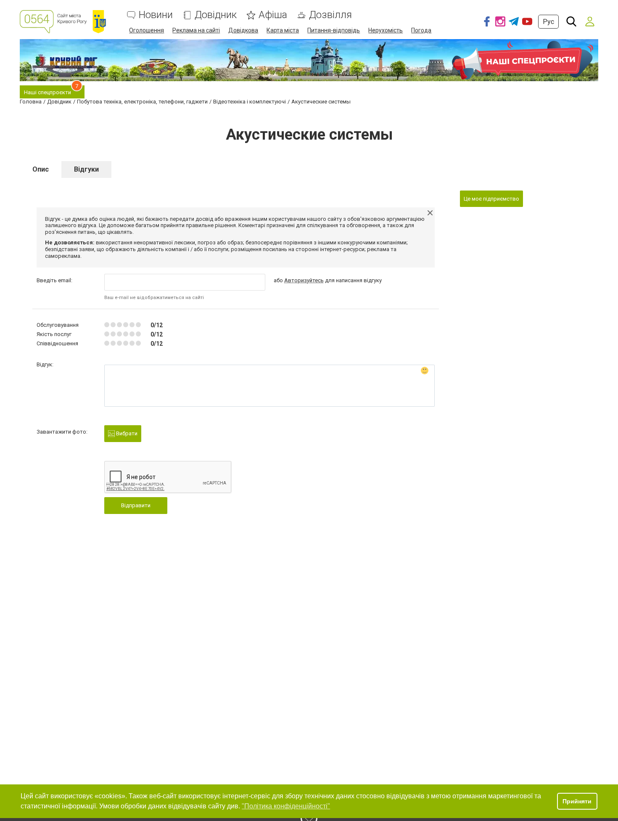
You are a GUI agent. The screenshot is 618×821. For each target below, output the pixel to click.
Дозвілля (330, 15)
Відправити (136, 505)
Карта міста (283, 30)
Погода (421, 30)
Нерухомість (385, 30)
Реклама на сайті (196, 30)
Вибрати (126, 433)
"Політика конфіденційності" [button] (286, 806)
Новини (156, 15)
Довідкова (243, 30)
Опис (40, 169)
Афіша (273, 15)
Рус (548, 22)
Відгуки (86, 169)
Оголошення (146, 30)
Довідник (216, 15)
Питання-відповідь (333, 30)
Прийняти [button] (577, 801)
